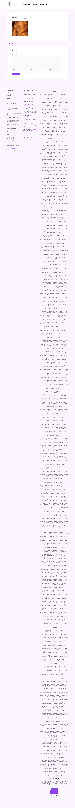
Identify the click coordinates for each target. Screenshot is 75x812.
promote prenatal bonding (30, 119)
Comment (14, 54)
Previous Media (10, 43)
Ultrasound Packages (26, 4)
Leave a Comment (15, 18)
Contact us (42, 4)
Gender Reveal (26, 104)
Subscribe (54, 789)
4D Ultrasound (26, 115)
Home (20, 4)
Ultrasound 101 (35, 4)
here (24, 126)
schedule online (15, 148)
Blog (46, 4)
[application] (38, 4)
